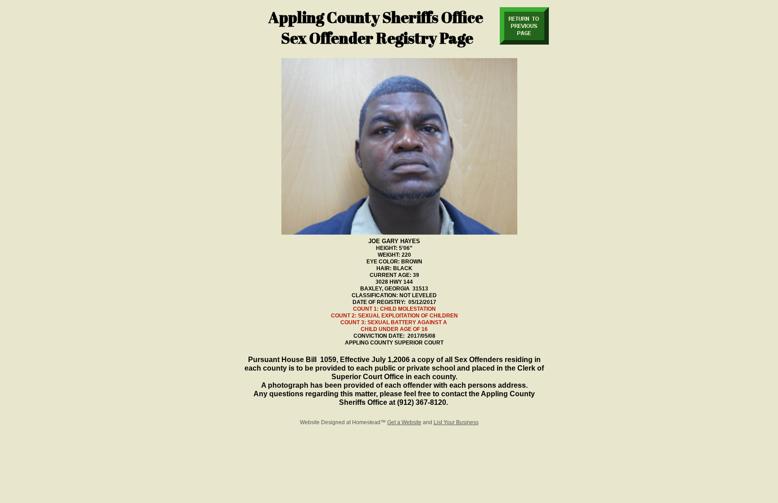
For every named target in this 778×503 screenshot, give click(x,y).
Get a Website (404, 422)
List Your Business (456, 422)
